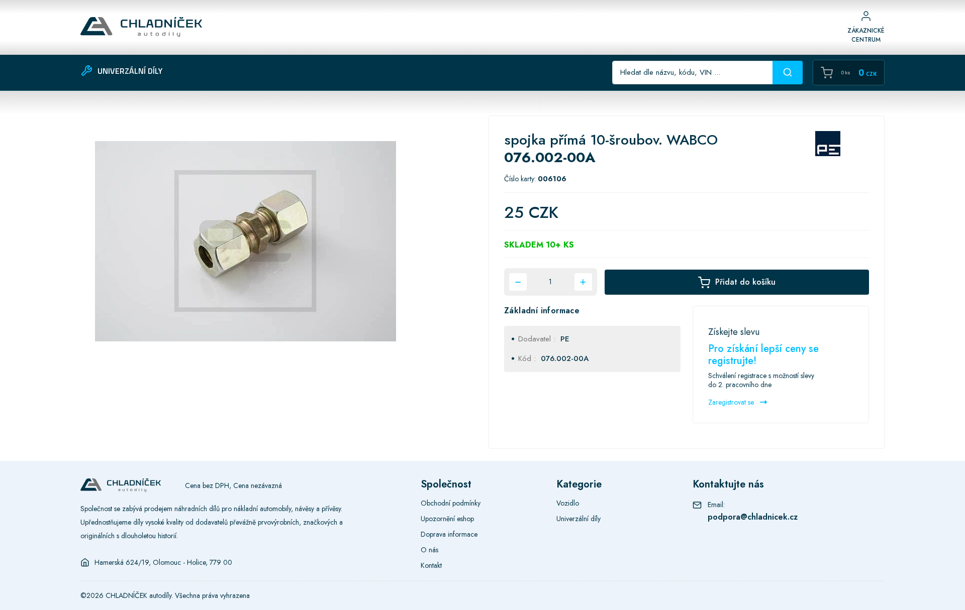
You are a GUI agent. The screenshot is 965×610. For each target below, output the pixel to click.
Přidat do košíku (745, 282)
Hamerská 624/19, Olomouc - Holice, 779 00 (163, 562)
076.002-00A (565, 358)
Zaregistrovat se (732, 402)
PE (564, 338)
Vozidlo (567, 503)
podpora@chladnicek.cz (753, 517)
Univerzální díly (578, 519)
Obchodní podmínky (450, 503)
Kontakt (431, 565)
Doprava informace (449, 534)
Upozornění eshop (447, 519)
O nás (429, 550)
